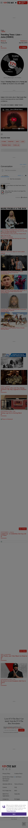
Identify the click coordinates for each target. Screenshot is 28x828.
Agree (14, 814)
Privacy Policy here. (11, 811)
